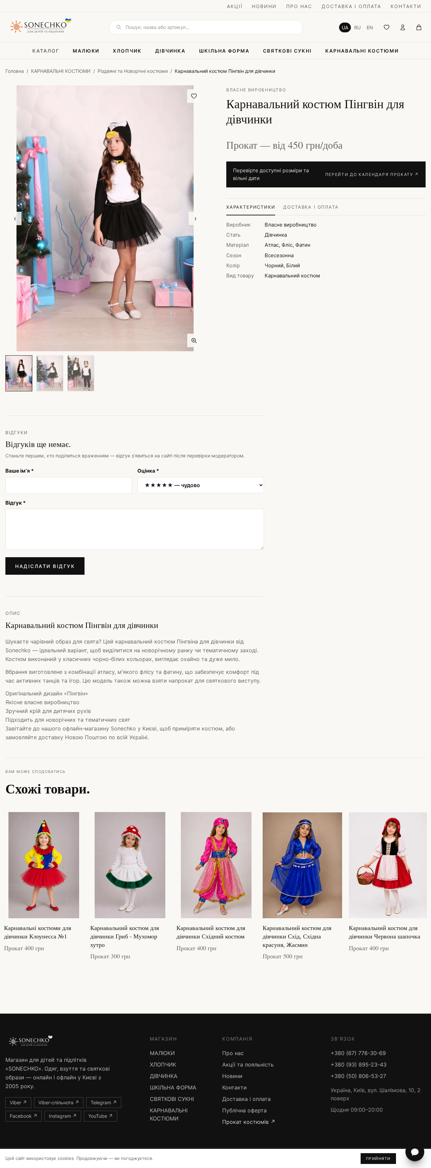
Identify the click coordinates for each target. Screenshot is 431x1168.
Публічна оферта (244, 1110)
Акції (235, 6)
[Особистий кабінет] (402, 27)
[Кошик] (419, 27)
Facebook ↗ (23, 1116)
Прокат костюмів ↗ (248, 1121)
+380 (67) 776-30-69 (358, 1053)
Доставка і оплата (351, 6)
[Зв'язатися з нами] (414, 1151)
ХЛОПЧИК (127, 51)
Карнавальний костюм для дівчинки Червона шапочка (384, 932)
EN (370, 27)
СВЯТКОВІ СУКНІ (287, 51)
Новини (264, 6)
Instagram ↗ (63, 1116)
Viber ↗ (18, 1102)
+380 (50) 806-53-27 (358, 1076)
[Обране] (386, 27)
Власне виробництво (256, 89)
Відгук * (15, 503)
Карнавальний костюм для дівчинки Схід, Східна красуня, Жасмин (297, 936)
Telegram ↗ (104, 1102)
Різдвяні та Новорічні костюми (133, 71)
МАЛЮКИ (86, 51)
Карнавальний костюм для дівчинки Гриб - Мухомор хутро (124, 936)
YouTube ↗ (100, 1116)
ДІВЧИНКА (170, 51)
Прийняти (378, 1158)
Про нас (299, 6)
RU (357, 27)
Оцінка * (148, 471)
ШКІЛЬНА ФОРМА (224, 51)
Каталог (45, 51)
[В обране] (194, 96)
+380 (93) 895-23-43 (359, 1064)
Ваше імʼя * (19, 471)
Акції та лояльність (248, 1064)
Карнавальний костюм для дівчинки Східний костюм (210, 932)
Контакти (406, 6)
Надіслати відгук (45, 566)
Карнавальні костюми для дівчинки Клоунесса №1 (37, 932)
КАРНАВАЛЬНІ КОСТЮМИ (362, 51)
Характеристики (250, 207)
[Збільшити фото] (194, 340)
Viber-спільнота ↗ (58, 1102)
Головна (14, 71)
